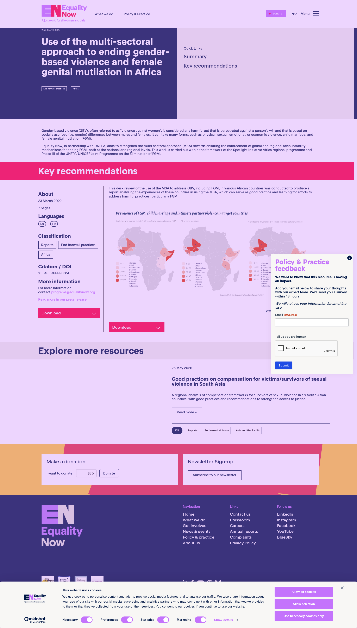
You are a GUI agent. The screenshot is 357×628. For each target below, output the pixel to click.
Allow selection (304, 604)
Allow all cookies (304, 592)
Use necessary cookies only (304, 616)
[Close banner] (342, 587)
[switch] (127, 619)
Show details (223, 620)
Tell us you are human (290, 337)
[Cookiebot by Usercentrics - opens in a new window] (35, 620)
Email (286, 315)
